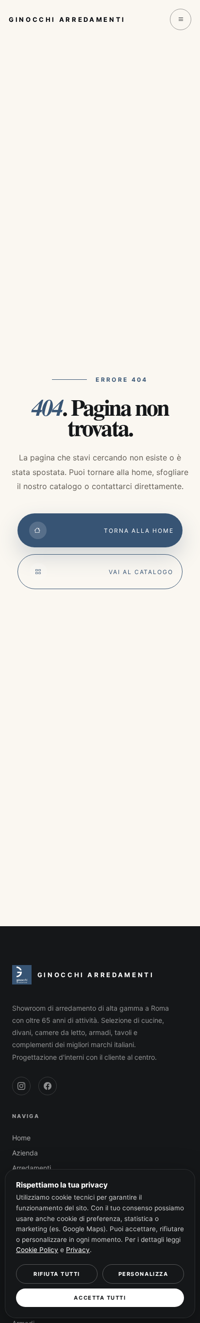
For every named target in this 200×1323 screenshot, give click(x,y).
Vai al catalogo (141, 572)
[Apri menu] (180, 19)
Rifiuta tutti (56, 1274)
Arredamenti (31, 1168)
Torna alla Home (139, 530)
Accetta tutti (100, 1297)
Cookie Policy (37, 1250)
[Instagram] (21, 1086)
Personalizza (143, 1274)
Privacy (78, 1250)
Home (21, 1138)
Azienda (25, 1153)
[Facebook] (47, 1086)
